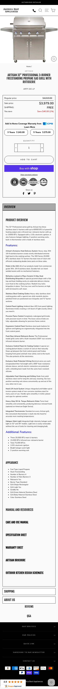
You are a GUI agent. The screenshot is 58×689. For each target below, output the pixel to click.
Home (28, 66)
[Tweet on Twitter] (29, 193)
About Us (9, 600)
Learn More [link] (29, 127)
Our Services (29, 626)
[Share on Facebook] (23, 193)
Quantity (29, 141)
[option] (31, 2)
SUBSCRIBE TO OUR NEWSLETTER (29, 652)
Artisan (29, 71)
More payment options (29, 175)
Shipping (9, 591)
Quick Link (29, 644)
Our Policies (29, 635)
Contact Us (29, 661)
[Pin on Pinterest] (34, 193)
